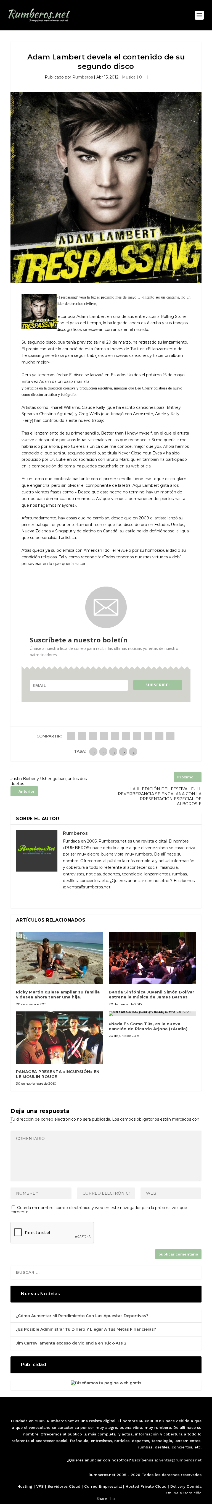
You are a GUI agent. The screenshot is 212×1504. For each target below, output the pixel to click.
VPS (40, 1486)
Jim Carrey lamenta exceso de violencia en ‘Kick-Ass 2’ (71, 1343)
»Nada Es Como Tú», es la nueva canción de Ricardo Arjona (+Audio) (148, 1026)
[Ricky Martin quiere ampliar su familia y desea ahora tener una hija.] (59, 958)
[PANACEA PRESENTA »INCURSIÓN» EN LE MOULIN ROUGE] (59, 1037)
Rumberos (82, 77)
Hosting (24, 1486)
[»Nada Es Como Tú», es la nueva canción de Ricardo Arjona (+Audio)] (152, 1013)
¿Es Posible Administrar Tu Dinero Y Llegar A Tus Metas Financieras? (86, 1329)
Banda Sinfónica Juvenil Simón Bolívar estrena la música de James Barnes (151, 995)
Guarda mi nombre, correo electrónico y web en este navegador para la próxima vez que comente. (98, 1209)
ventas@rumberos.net (180, 1460)
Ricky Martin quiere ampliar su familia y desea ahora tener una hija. (58, 995)
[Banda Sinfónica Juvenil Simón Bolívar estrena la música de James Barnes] (152, 958)
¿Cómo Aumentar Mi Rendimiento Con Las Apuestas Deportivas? (82, 1315)
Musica (129, 77)
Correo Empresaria (102, 1486)
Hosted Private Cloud (146, 1486)
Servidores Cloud (63, 1486)
